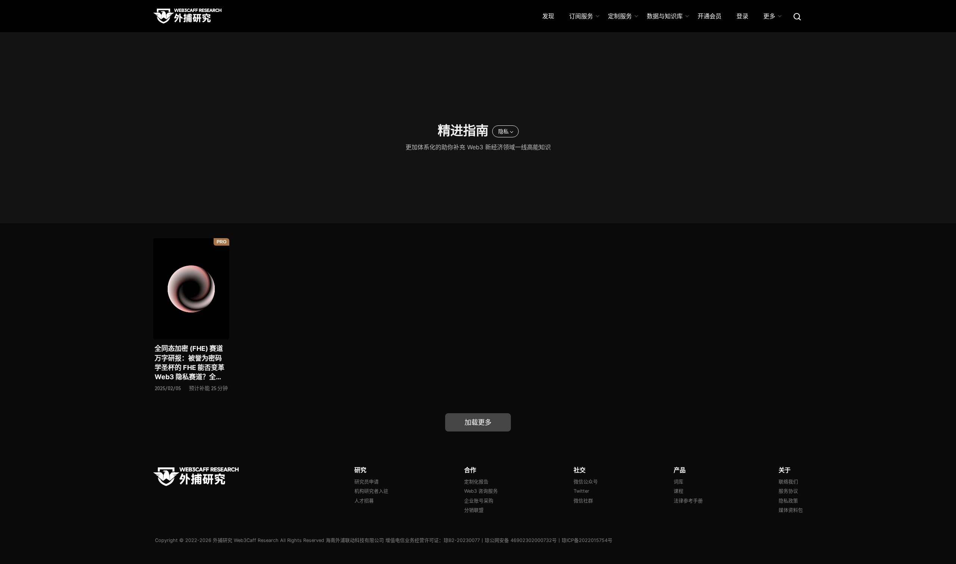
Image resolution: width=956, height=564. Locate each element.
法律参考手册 (688, 501)
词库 (678, 481)
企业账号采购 (478, 501)
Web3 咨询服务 (481, 491)
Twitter (581, 491)
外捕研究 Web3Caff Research (246, 540)
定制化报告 (476, 481)
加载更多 (478, 422)
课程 (678, 491)
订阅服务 (581, 16)
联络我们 (788, 481)
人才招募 (364, 501)
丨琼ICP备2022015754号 (584, 540)
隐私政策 (788, 501)
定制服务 (620, 16)
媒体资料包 (791, 510)
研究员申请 (366, 481)
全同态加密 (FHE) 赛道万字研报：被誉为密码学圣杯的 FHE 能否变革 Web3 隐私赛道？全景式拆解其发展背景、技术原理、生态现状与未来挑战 (189, 363)
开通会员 (709, 16)
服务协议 (788, 491)
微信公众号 (586, 481)
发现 (548, 16)
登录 (742, 16)
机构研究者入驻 (371, 491)
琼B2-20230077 (462, 540)
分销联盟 (474, 510)
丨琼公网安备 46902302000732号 (518, 540)
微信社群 (583, 501)
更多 (769, 16)
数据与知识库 (665, 16)
